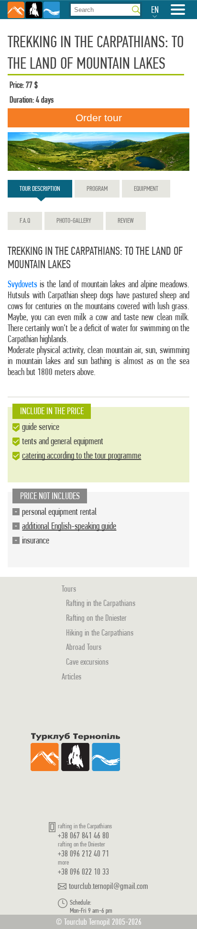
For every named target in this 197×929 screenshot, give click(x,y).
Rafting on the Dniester (96, 618)
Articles (71, 676)
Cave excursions (87, 662)
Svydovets (22, 284)
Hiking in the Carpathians (99, 632)
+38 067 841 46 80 (83, 835)
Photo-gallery (73, 220)
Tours (69, 589)
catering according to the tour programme (81, 455)
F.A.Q (25, 220)
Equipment (146, 188)
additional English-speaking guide (69, 526)
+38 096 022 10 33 (83, 871)
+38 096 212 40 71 (83, 853)
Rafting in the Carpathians (100, 603)
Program (97, 188)
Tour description (40, 188)
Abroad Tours (83, 647)
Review (126, 220)
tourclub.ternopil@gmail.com (108, 886)
